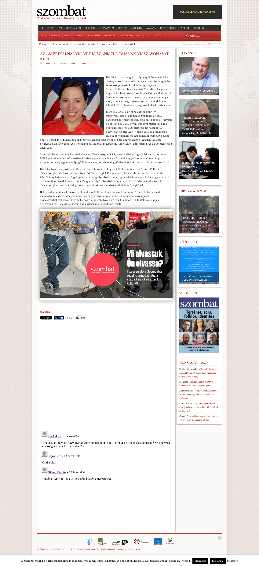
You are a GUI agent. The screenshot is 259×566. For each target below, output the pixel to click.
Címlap (43, 44)
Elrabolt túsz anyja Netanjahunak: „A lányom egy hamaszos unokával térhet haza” (198, 372)
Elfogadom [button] (200, 560)
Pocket (69, 317)
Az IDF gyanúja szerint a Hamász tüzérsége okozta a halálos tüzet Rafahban (198, 394)
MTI (48, 63)
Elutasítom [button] (217, 560)
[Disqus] (106, 375)
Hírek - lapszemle (60, 44)
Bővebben (232, 560)
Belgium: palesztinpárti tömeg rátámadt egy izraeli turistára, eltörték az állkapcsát (198, 407)
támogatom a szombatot (197, 12)
